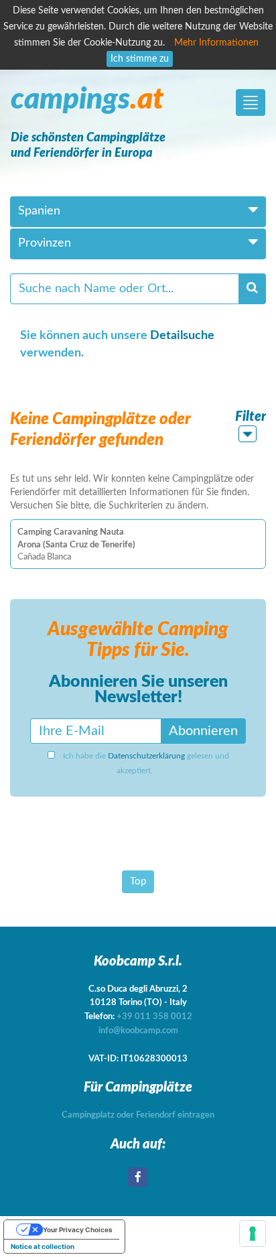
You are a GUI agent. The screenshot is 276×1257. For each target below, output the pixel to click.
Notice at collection (42, 1246)
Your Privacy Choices (78, 1230)
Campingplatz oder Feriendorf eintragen (138, 1115)
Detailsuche (182, 336)
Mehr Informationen (216, 43)
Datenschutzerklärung (146, 756)
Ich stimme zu (140, 59)
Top (138, 881)
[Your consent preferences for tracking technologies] (252, 1233)
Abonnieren (203, 731)
